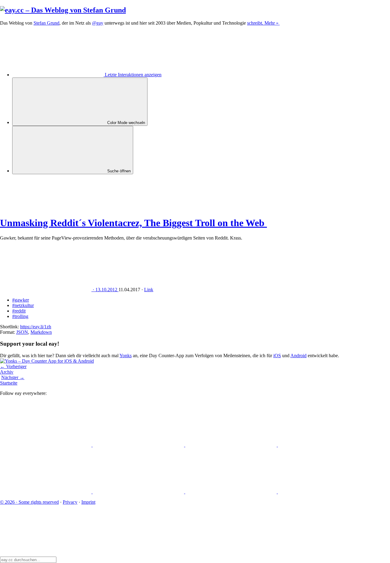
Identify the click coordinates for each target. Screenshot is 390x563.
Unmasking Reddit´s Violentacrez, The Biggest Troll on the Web (133, 222)
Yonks (125, 355)
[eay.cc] (63, 10)
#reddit (19, 310)
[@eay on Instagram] (46, 491)
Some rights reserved (29, 502)
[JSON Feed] (231, 491)
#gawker (20, 299)
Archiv (6, 372)
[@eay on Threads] (323, 444)
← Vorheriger (13, 366)
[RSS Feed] (323, 491)
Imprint (88, 502)
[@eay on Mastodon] (46, 444)
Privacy (70, 502)
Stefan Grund (46, 23)
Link (148, 289)
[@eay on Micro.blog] (231, 444)
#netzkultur (23, 305)
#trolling (20, 316)
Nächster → (12, 377)
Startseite (8, 382)
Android (298, 355)
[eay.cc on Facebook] (139, 491)
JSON (22, 332)
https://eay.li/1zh (35, 326)
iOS (277, 355)
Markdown (41, 332)
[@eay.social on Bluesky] (139, 444)
